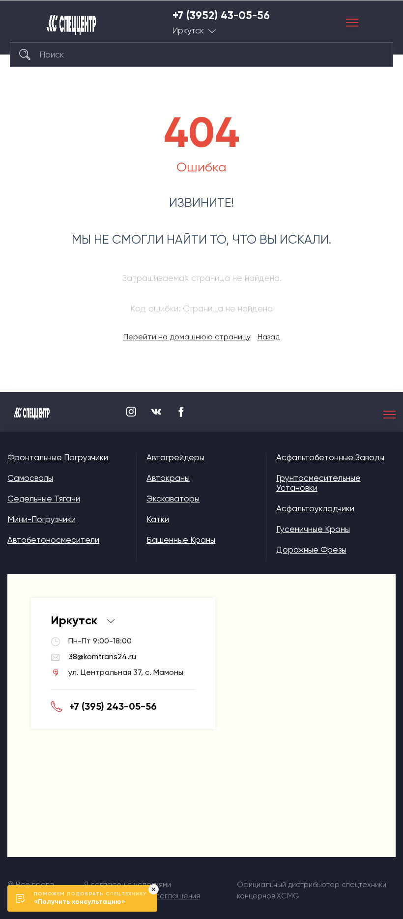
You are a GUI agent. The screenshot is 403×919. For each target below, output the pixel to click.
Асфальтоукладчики (315, 508)
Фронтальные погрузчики (57, 457)
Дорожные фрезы (311, 550)
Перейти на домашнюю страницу (187, 336)
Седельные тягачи (43, 498)
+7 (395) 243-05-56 (113, 706)
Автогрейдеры (175, 457)
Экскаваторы (173, 498)
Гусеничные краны (313, 529)
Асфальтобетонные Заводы (330, 457)
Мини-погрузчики (41, 519)
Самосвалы (30, 478)
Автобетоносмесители (53, 540)
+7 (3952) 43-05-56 (221, 15)
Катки (157, 519)
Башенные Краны (180, 540)
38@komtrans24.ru (102, 656)
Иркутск (188, 31)
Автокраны (168, 478)
